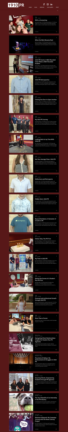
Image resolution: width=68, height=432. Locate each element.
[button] (57, 7)
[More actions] (56, 17)
